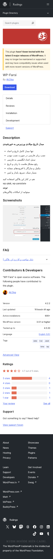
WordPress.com (12, 491)
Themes (32, 447)
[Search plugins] (33, 23)
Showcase (33, 442)
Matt (7, 496)
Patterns (32, 457)
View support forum (13, 424)
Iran (41, 341)
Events (31, 472)
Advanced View (11, 354)
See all (46, 403)
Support (10, 128)
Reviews (10, 105)
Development (13, 120)
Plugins (31, 452)
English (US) (44, 334)
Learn (6, 467)
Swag (32, 482)
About (6, 442)
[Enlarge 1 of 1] (46, 209)
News (6, 447)
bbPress (8, 501)
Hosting (7, 452)
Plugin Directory (10, 13)
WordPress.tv (11, 482)
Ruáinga (13, 519)
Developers (9, 477)
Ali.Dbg (10, 79)
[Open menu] (48, 4)
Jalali (47, 341)
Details (9, 98)
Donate (33, 477)
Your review (9, 403)
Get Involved (35, 467)
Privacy (7, 457)
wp (47, 347)
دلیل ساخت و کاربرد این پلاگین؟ (18, 259)
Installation (11, 113)
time (42, 347)
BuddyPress (10, 506)
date (35, 341)
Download (10, 87)
